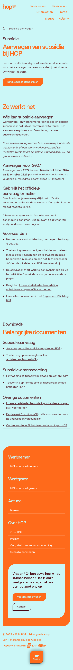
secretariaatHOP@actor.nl (47, 178)
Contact (21, 606)
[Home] (4, 28)
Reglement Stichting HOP (22, 414)
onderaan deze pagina (25, 224)
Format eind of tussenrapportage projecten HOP (36, 375)
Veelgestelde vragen (29, 597)
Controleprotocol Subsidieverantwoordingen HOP (36, 425)
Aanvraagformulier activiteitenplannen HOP (33, 348)
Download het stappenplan (22, 82)
